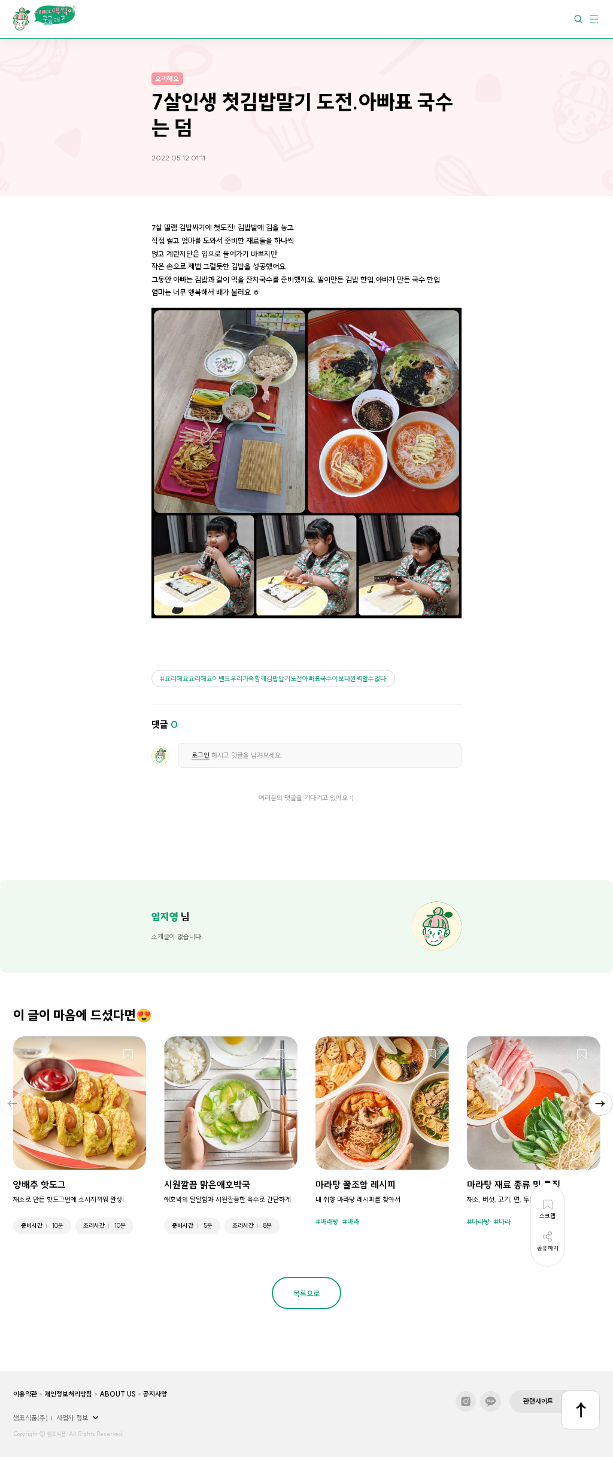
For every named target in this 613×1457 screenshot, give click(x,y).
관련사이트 (538, 1401)
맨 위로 (581, 1410)
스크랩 (128, 1055)
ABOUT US (117, 1394)
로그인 (201, 755)
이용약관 (25, 1394)
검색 (578, 18)
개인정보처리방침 (68, 1394)
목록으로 (306, 1293)
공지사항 (155, 1394)
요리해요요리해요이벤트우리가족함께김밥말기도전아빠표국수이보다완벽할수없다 (275, 679)
